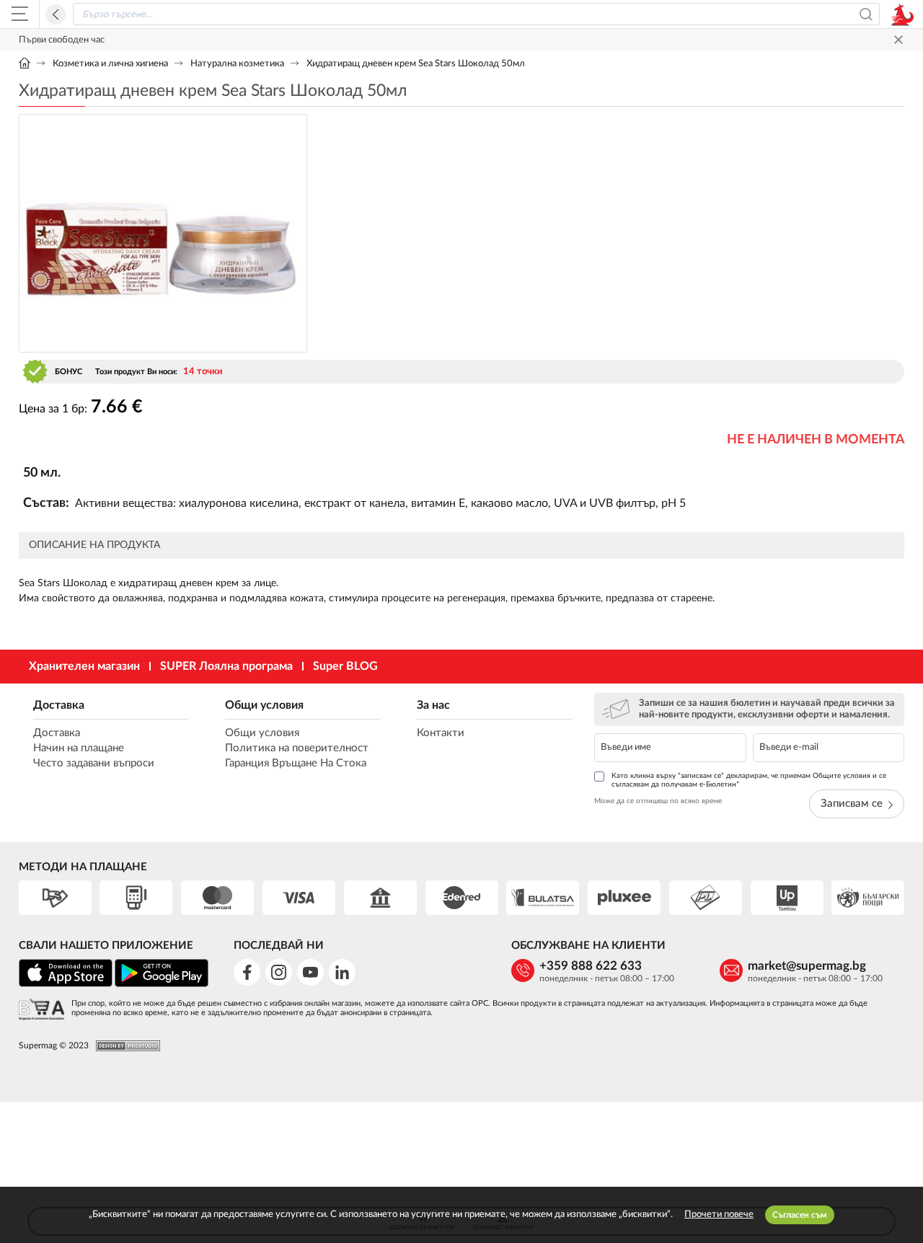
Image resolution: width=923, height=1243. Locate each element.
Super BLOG (345, 666)
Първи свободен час (62, 40)
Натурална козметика (237, 63)
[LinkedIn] (342, 972)
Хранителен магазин (84, 666)
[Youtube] (310, 972)
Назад (55, 14)
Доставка (58, 705)
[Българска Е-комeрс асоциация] (41, 1010)
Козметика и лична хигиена (110, 63)
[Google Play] (161, 984)
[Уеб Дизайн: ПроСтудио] (124, 1045)
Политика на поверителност (296, 748)
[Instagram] (278, 972)
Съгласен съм (799, 1215)
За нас (433, 705)
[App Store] (65, 984)
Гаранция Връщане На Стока (295, 763)
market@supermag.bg (807, 966)
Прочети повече (719, 1214)
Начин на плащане (78, 748)
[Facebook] (247, 972)
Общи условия (264, 705)
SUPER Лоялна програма (226, 666)
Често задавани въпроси (93, 763)
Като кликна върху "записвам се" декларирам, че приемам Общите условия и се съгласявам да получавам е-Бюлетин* (748, 780)
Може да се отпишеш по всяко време (658, 801)
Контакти (440, 732)
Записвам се (852, 803)
